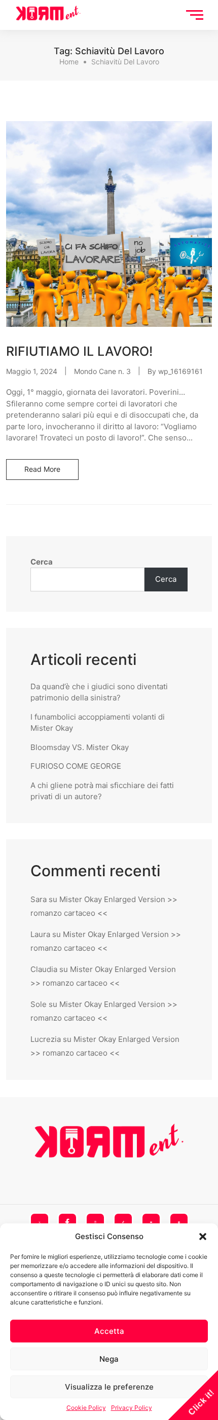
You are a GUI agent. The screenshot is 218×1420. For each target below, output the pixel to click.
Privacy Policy (131, 1407)
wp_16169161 (180, 371)
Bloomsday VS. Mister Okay (79, 747)
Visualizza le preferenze (109, 1387)
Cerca (41, 562)
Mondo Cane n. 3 (102, 371)
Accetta (109, 1331)
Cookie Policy (86, 1407)
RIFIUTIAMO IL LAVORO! (79, 351)
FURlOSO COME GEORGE (75, 766)
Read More (42, 469)
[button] (203, 1236)
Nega (109, 1359)
